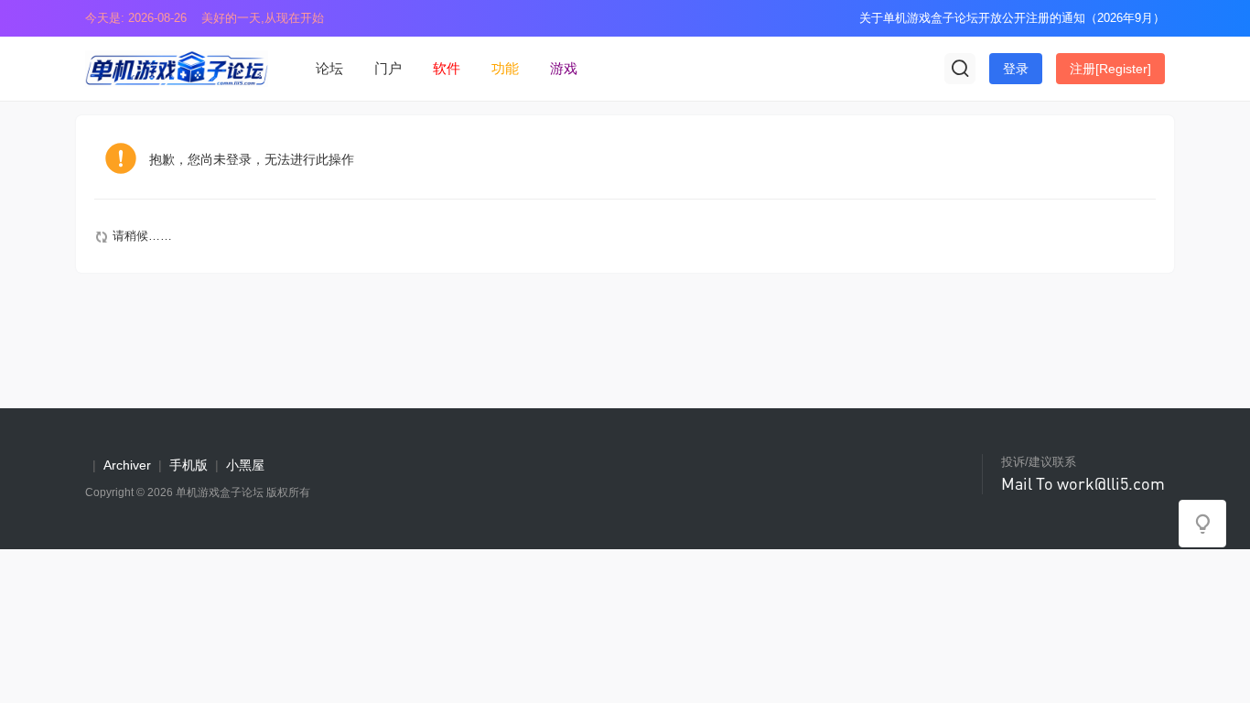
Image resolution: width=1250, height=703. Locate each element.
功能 (505, 68)
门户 (388, 68)
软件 (446, 68)
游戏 (563, 68)
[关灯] (1202, 523)
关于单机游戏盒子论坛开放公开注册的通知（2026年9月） (1012, 18)
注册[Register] (1110, 68)
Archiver (127, 465)
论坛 (329, 68)
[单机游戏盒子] (176, 67)
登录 (1016, 68)
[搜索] (959, 68)
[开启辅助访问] (833, 18)
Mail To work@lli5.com (1083, 483)
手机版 (188, 465)
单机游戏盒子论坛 (220, 492)
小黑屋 (245, 465)
